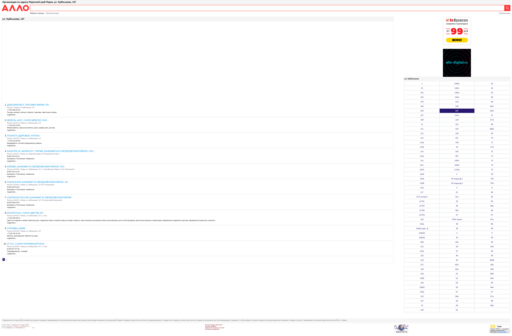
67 (492, 115)
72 (492, 151)
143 (457, 102)
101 (422, 93)
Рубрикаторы (504, 13)
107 (422, 115)
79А (492, 183)
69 (492, 133)
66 (492, 102)
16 (457, 147)
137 (422, 301)
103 (422, 102)
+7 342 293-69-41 (13, 218)
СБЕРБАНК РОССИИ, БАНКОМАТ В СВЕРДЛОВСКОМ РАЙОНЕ (39, 197)
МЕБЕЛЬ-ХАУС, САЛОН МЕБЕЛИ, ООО (27, 120)
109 (422, 120)
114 (421, 151)
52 (457, 278)
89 (492, 228)
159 (457, 142)
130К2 (422, 287)
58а (457, 296)
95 (492, 256)
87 (492, 215)
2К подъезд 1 (457, 179)
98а (492, 305)
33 (457, 201)
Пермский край (52, 13)
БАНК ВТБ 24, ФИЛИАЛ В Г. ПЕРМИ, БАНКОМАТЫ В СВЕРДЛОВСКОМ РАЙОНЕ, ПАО (50, 151)
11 (422, 124)
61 (457, 310)
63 (492, 88)
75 (492, 165)
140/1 (457, 88)
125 (422, 256)
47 (457, 251)
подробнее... (12, 115)
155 (457, 133)
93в (491, 246)
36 (457, 206)
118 (421, 219)
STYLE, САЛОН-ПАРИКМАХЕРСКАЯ (25, 244)
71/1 (492, 147)
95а (492, 265)
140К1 (457, 84)
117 (421, 192)
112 (421, 133)
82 (492, 197)
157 (457, 138)
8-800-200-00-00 (13, 187)
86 (492, 210)
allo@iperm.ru (10, 327)
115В (422, 183)
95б (492, 269)
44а (457, 242)
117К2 (422, 206)
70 (492, 138)
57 (457, 292)
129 (422, 274)
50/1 (457, 265)
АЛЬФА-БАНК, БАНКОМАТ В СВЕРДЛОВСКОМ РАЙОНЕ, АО (37, 182)
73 (492, 156)
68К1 (492, 129)
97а (492, 296)
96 (492, 283)
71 (492, 142)
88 (492, 224)
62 (492, 84)
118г (422, 242)
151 (457, 124)
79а (492, 179)
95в (491, 278)
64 (492, 93)
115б (422, 174)
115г (422, 188)
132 (422, 296)
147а (457, 115)
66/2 (492, 111)
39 (457, 228)
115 (421, 160)
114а (422, 156)
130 (422, 283)
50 (457, 260)
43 (457, 237)
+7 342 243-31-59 (13, 233)
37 (457, 215)
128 (422, 269)
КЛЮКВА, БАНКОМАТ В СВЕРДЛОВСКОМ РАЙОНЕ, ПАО (35, 166)
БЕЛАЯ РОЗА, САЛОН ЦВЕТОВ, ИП (25, 213)
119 (421, 246)
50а (457, 269)
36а (457, 210)
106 (422, 111)
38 (457, 224)
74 (492, 160)
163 (457, 151)
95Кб (492, 260)
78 (492, 174)
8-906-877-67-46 (13, 249)
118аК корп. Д (422, 228)
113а (422, 142)
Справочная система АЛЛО (20, 324)
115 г (422, 165)
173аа (457, 170)
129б (422, 278)
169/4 (457, 165)
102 (422, 97)
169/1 (457, 160)
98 (492, 301)
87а (492, 219)
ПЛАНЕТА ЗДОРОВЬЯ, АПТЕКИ (23, 136)
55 (457, 287)
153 (457, 129)
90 (492, 237)
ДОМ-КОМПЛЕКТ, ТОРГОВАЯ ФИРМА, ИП (28, 105)
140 (422, 310)
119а (422, 251)
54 (457, 283)
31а (457, 197)
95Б (492, 274)
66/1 (492, 106)
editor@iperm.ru (20, 327)
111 (422, 129)
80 (492, 192)
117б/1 (422, 215)
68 (492, 124)
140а (457, 97)
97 (492, 292)
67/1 (492, 120)
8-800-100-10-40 (13, 172)
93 (492, 242)
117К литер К (422, 197)
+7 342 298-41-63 (13, 110)
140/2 (457, 93)
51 (457, 274)
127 (422, 265)
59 (457, 301)
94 (492, 251)
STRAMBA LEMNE (16, 228)
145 (457, 106)
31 (457, 192)
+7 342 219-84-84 (13, 141)
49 (457, 256)
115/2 (422, 170)
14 (422, 305)
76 (492, 170)
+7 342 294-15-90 (13, 125)
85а (492, 206)
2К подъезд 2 (457, 183)
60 (457, 305)
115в (422, 179)
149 (457, 120)
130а (422, 292)
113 (421, 138)
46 (457, 246)
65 (492, 97)
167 (457, 156)
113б (422, 147)
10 (422, 88)
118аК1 (422, 233)
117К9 (422, 210)
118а (422, 224)
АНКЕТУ (213, 326)
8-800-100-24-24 (13, 156)
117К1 (422, 201)
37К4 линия (457, 219)
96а (492, 287)
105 (422, 106)
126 (422, 260)
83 (492, 201)
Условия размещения (212, 329)
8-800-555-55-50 (13, 203)
